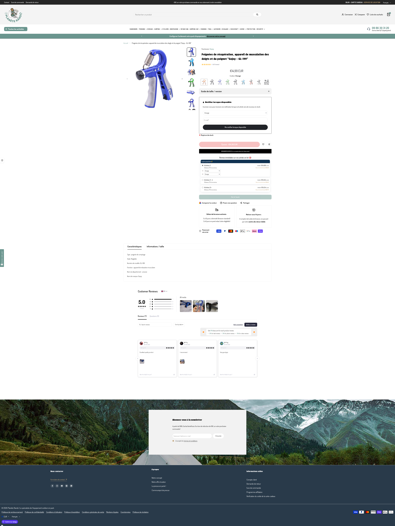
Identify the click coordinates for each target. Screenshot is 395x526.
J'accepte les (186, 441)
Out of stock (235, 197)
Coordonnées (126, 512)
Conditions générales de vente (93, 512)
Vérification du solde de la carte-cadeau (260, 496)
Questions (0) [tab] (154, 316)
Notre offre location (159, 482)
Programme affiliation (254, 492)
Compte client (251, 479)
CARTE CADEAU (356, 2)
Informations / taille (155, 246)
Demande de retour (32, 2)
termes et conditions (190, 441)
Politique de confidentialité (34, 512)
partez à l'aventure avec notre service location (208, 36)
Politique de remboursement (12, 512)
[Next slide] (257, 358)
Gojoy (212, 49)
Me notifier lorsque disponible (235, 127)
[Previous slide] (138, 358)
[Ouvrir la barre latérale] (2, 160)
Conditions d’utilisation (54, 512)
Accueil (125, 43)
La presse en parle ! (159, 486)
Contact (6, 2)
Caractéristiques (134, 246)
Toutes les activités (16, 29)
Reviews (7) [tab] (142, 316)
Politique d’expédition (72, 512)
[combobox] (179, 325)
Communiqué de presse (160, 490)
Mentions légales (112, 512)
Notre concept (157, 477)
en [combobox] (164, 291)
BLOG (348, 2)
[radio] (235, 168)
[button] (210, 65)
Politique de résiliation (141, 512)
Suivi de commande (17, 2)
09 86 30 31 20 (380, 27)
